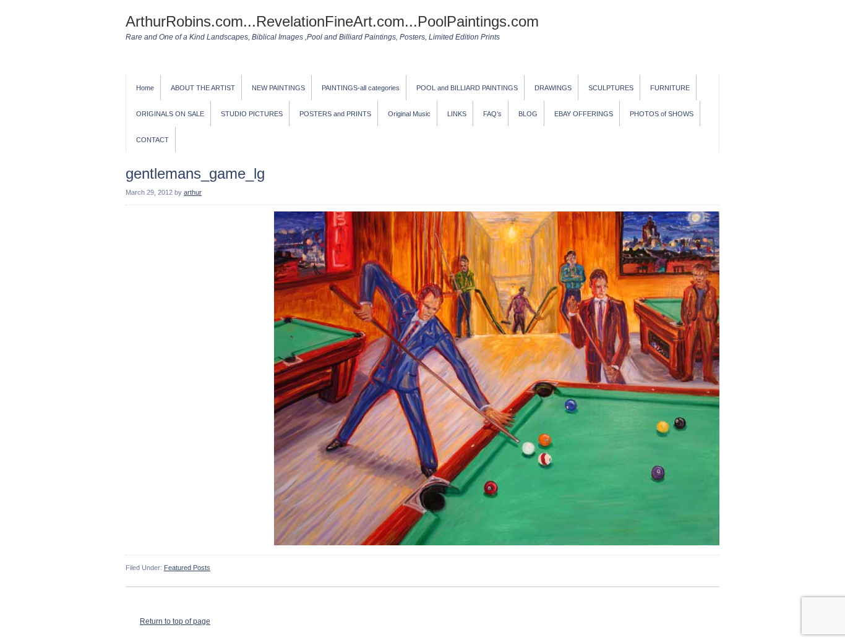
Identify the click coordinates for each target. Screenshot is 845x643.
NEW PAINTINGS (278, 88)
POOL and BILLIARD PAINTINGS (467, 88)
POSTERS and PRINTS (335, 113)
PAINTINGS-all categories (361, 88)
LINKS (456, 113)
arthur (193, 192)
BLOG (528, 113)
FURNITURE (670, 88)
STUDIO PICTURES (252, 113)
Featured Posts (187, 567)
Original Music (409, 113)
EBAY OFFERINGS (583, 113)
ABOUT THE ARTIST (203, 88)
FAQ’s (492, 113)
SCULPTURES (610, 88)
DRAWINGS (553, 88)
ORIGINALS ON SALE (170, 113)
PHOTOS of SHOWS (661, 113)
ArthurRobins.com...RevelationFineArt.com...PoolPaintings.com (332, 21)
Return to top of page (175, 621)
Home (145, 88)
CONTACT (152, 139)
